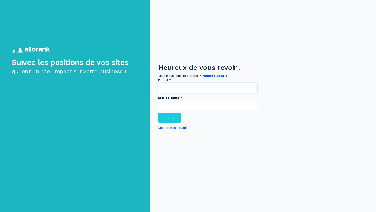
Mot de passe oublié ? (174, 128)
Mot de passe (170, 98)
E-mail (164, 80)
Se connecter (169, 118)
